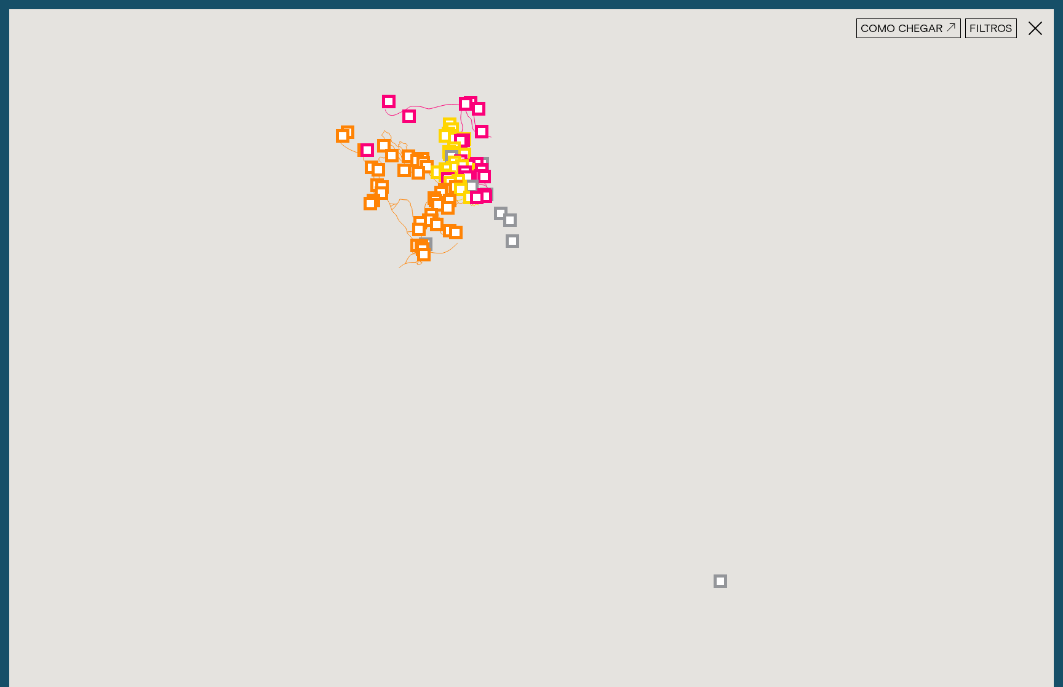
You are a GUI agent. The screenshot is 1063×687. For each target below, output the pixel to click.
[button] (510, 220)
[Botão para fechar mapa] (1031, 28)
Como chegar (901, 27)
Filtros (991, 27)
